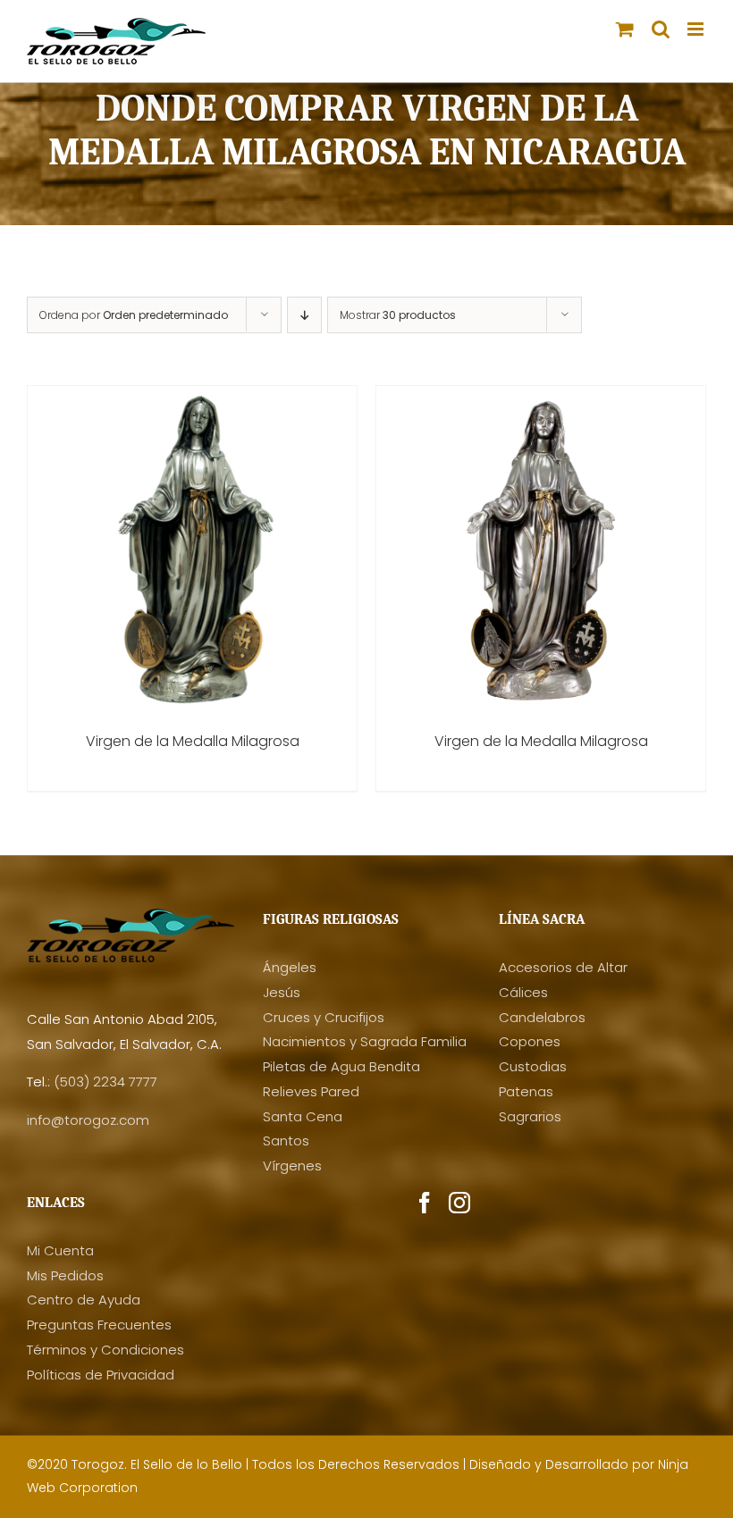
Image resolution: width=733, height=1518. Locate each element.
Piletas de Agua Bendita (341, 1066)
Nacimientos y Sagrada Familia (365, 1041)
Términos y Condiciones (105, 1349)
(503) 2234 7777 (105, 1081)
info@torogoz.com (88, 1120)
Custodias (533, 1066)
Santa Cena (302, 1116)
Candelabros (542, 1017)
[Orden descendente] (304, 315)
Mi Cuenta (60, 1250)
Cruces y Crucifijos (323, 1017)
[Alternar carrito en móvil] (625, 29)
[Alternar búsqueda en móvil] (661, 29)
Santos (286, 1140)
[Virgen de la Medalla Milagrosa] (192, 398)
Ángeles (289, 967)
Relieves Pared (311, 1091)
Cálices (523, 992)
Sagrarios (530, 1116)
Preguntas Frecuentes (99, 1324)
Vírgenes (292, 1165)
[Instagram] (459, 1202)
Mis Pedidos (65, 1275)
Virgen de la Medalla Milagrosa (192, 741)
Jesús (281, 992)
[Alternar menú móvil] (696, 29)
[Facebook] (424, 1202)
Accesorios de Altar (563, 967)
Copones (529, 1041)
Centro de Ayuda (83, 1299)
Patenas (526, 1091)
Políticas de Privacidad (100, 1374)
